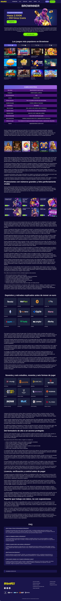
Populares (10, 45)
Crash (36, 45)
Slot (50, 45)
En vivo (23, 45)
